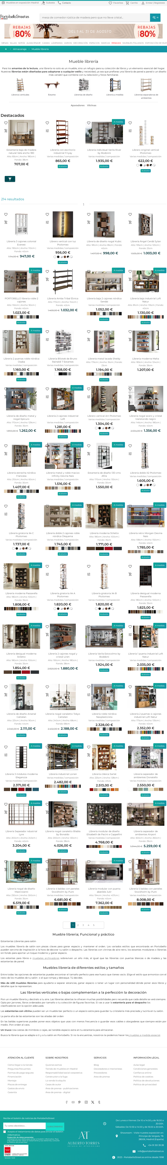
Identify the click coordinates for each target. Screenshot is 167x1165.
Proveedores (100, 1073)
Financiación (15, 1076)
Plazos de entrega (17, 1084)
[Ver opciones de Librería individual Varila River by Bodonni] (89, 131)
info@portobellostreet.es (151, 1151)
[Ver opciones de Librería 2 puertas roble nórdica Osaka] (6, 339)
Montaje (12, 1080)
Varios (68, 43)
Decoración (80, 43)
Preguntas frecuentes (19, 1069)
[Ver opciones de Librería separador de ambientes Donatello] (130, 755)
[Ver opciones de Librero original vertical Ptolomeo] (130, 131)
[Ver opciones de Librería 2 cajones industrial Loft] (47, 397)
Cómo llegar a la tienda (20, 1065)
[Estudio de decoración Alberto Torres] (83, 1146)
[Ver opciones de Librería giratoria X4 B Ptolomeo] (89, 574)
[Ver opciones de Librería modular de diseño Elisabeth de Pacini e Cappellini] (89, 812)
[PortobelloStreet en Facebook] (67, 1102)
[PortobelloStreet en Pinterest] (80, 1102)
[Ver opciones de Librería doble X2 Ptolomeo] (130, 454)
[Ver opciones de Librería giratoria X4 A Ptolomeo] (47, 574)
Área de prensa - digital (58, 1092)
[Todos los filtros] (10, 179)
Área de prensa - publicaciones (62, 1088)
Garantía (12, 1092)
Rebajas (116, 43)
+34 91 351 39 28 (156, 1145)
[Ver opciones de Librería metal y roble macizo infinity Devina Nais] (47, 454)
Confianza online (142, 1073)
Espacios (94, 43)
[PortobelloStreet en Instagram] (87, 1102)
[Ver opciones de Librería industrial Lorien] (47, 755)
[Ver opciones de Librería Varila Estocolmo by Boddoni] (89, 635)
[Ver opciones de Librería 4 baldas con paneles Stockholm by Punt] (47, 870)
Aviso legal (139, 1065)
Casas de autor (53, 1084)
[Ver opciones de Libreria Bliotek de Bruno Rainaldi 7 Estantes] (47, 339)
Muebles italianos (133, 43)
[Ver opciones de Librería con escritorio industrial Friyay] (47, 131)
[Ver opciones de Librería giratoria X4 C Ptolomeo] (6, 514)
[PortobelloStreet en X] (93, 1102)
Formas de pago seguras (21, 1073)
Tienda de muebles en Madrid (61, 1069)
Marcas (105, 43)
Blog (96, 1065)
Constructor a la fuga (57, 1076)
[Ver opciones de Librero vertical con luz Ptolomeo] (47, 222)
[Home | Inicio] (5, 49)
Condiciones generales (145, 1069)
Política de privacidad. (18, 1142)
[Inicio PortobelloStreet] (15, 19)
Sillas (13, 43)
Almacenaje (34, 43)
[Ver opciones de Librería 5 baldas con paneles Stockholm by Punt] (130, 870)
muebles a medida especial (144, 1035)
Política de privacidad (145, 1084)
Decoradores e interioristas (108, 1069)
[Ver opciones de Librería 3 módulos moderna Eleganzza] (6, 755)
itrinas (92, 105)
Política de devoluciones (146, 1080)
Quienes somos (54, 1065)
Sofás (21, 43)
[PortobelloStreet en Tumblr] (100, 1102)
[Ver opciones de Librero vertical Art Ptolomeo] (89, 397)
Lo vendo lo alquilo (56, 1080)
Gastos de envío (16, 1088)
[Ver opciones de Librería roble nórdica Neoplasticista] (89, 695)
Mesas (4, 43)
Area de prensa (102, 1076)
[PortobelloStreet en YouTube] (73, 1102)
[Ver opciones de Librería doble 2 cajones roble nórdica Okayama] (47, 514)
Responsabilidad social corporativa (64, 1073)
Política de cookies (143, 1076)
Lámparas (56, 43)
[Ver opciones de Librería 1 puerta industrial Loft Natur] (130, 635)
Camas (46, 43)
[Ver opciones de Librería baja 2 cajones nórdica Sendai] (89, 279)
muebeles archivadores (45, 958)
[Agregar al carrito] (6, 131)
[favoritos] (6, 123)
